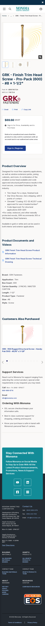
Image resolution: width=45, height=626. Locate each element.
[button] (2, 362)
